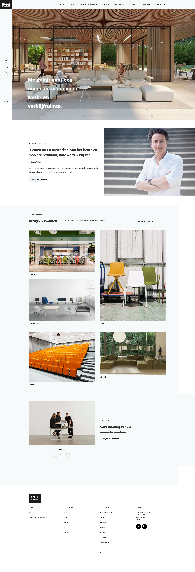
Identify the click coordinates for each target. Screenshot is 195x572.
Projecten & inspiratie (88, 4)
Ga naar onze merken (145, 221)
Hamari (66, 527)
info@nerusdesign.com (144, 520)
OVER (30, 512)
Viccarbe (67, 532)
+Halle (66, 522)
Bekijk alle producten (110, 439)
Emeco (66, 512)
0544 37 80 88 (140, 517)
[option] (103, 64)
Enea (66, 517)
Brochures (147, 4)
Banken (102, 517)
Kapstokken (104, 527)
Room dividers (105, 543)
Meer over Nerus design (39, 179)
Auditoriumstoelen (106, 512)
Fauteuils (103, 522)
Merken (106, 4)
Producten (119, 4)
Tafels (102, 553)
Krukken (102, 532)
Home (62, 4)
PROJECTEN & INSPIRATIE (38, 517)
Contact (133, 4)
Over (72, 4)
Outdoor (103, 538)
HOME (31, 507)
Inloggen (161, 4)
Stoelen (102, 548)
